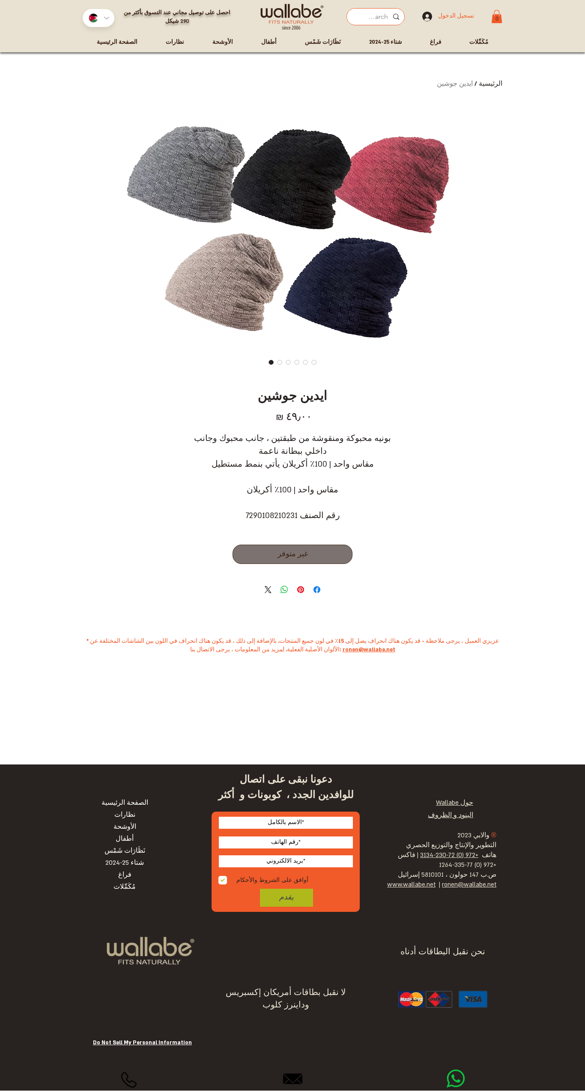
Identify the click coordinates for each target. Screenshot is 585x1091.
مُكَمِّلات (124, 887)
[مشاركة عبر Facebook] (317, 589)
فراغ (124, 875)
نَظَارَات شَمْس (124, 851)
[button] (496, 16)
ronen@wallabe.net (369, 649)
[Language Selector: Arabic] (98, 18)
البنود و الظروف (450, 815)
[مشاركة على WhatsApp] (284, 589)
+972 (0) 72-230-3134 (449, 855)
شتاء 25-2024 (124, 863)
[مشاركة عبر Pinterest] (300, 589)
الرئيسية (490, 84)
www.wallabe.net (411, 885)
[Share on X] (268, 589)
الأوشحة (124, 827)
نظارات (124, 815)
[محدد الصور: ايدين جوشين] (271, 362)
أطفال (125, 839)
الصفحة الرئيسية (124, 803)
